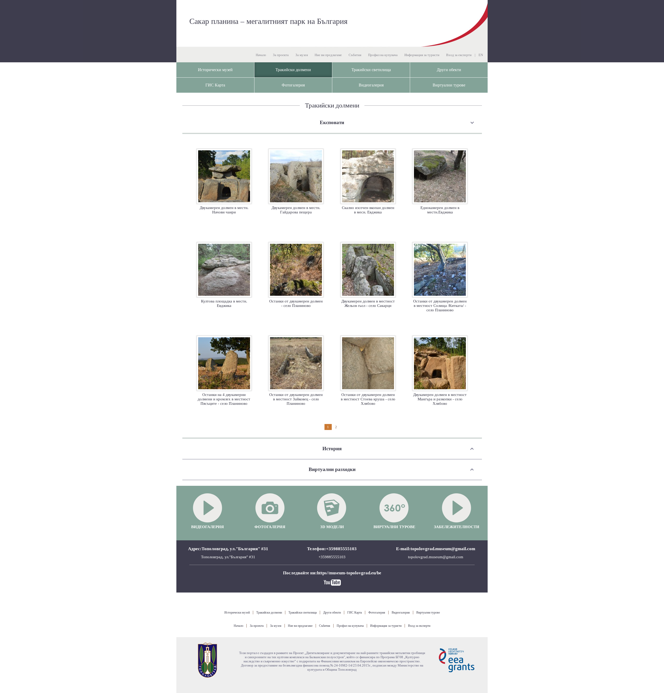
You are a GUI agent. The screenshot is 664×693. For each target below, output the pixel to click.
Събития (355, 55)
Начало (261, 55)
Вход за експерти (459, 55)
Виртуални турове (449, 85)
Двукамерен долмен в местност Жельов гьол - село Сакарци (368, 281)
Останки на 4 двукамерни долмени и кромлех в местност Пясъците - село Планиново (224, 375)
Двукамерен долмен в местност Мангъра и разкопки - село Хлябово (440, 375)
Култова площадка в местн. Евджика (224, 281)
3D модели (332, 527)
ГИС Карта (215, 85)
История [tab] (332, 448)
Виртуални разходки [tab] (332, 469)
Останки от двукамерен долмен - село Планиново (296, 281)
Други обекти (449, 70)
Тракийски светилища (371, 70)
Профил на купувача (383, 55)
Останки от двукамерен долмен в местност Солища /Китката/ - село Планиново (440, 281)
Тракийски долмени (293, 70)
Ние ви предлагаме (328, 55)
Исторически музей (215, 70)
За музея (301, 55)
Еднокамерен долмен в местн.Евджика (440, 188)
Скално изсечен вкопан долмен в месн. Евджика (368, 188)
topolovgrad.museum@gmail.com (435, 557)
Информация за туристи (421, 55)
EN (481, 55)
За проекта (281, 55)
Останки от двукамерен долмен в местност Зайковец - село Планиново (296, 375)
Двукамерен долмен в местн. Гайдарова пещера (296, 188)
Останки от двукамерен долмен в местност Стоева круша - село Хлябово (368, 375)
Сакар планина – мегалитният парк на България (268, 21)
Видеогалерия (371, 85)
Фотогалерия (293, 85)
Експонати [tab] (332, 122)
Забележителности (456, 527)
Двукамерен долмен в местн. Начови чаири (224, 188)
